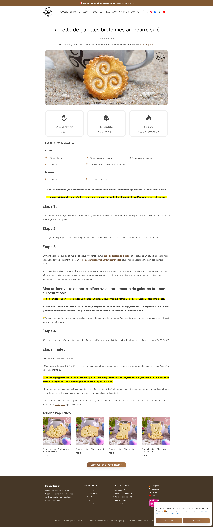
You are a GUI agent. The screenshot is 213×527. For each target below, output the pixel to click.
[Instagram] (151, 12)
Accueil (91, 490)
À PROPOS (124, 12)
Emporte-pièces (91, 493)
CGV (122, 503)
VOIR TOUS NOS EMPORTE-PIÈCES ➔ (106, 465)
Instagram (60, 404)
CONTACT (136, 12)
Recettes (90, 497)
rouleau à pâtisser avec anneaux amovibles (100, 260)
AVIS (114, 12)
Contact (91, 503)
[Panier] (169, 12)
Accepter (169, 521)
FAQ (108, 12)
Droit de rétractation (122, 500)
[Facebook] (155, 12)
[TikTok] (160, 12)
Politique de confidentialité (172, 513)
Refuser (196, 521)
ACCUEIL (64, 12)
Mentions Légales (122, 490)
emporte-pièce (146, 44)
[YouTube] (164, 12)
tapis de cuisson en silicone (117, 256)
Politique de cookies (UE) (122, 497)
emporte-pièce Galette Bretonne (110, 164)
